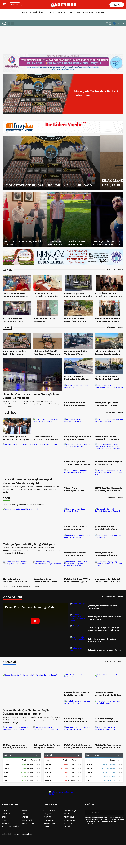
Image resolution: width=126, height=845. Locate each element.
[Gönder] (121, 812)
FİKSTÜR (47, 817)
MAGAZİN (6, 823)
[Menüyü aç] (4, 4)
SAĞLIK (72, 12)
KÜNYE (46, 826)
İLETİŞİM (67, 826)
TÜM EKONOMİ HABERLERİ (114, 662)
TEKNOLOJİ (27, 820)
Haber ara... (15, 5)
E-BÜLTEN (90, 804)
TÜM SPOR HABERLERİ (115, 498)
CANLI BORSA (82, 12)
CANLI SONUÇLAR (96, 12)
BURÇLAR (47, 814)
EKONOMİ (33, 12)
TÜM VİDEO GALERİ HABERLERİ (112, 597)
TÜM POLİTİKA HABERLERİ (114, 412)
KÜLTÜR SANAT (28, 823)
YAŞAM (25, 817)
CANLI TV (68, 814)
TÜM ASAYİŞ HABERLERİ (115, 327)
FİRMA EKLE (69, 817)
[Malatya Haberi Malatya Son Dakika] (63, 4)
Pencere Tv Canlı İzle (10, 826)
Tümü (37, 755)
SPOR (4, 820)
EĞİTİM (25, 814)
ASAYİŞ (24, 12)
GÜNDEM (42, 12)
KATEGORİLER (10, 804)
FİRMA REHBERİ (50, 820)
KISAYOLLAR (50, 804)
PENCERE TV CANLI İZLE (57, 12)
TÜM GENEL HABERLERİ (115, 269)
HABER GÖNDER (70, 820)
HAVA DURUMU (49, 823)
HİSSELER (68, 823)
